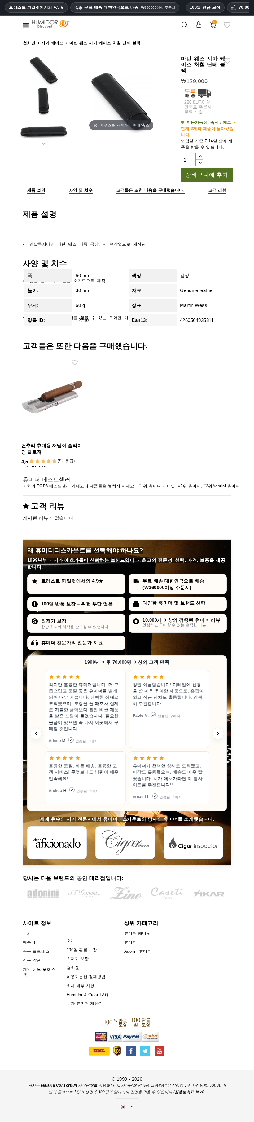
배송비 (29, 942)
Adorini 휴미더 (226, 486)
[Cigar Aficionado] (57, 842)
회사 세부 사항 (80, 985)
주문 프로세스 (36, 951)
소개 (71, 940)
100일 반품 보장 (205, 7)
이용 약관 (32, 960)
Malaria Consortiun (59, 1085)
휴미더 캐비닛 (162, 486)
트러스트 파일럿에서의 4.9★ (36, 7)
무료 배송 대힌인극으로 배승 (129, 7)
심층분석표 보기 (189, 1092)
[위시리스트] (227, 27)
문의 (27, 933)
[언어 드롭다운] (127, 1106)
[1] (28, 461)
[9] (51, 461)
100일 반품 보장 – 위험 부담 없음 (77, 603)
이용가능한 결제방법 (86, 976)
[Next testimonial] (218, 733)
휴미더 (194, 486)
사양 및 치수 (81, 190)
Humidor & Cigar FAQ (87, 994)
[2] (31, 461)
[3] (34, 461)
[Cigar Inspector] (193, 842)
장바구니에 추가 (207, 175)
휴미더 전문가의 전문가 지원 (72, 642)
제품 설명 (36, 190)
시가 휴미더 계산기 (85, 1003)
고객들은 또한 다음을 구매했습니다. (150, 190)
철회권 (73, 967)
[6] (43, 461)
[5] (40, 461)
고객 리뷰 (217, 190)
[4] (37, 461)
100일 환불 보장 (82, 949)
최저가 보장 (54, 620)
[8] (48, 461)
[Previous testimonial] (36, 733)
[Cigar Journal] (125, 842)
